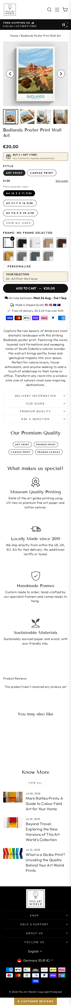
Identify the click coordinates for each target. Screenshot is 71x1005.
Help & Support (34, 924)
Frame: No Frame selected (28, 232)
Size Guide (35, 403)
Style (8, 166)
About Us (34, 933)
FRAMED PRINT (46, 444)
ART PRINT (22, 444)
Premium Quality (35, 411)
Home (14, 35)
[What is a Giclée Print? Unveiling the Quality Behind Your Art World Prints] (13, 853)
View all (35, 782)
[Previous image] (10, 74)
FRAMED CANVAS (48, 452)
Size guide (62, 180)
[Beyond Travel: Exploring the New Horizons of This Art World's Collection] (13, 822)
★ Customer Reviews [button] (35, 1001)
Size (6, 180)
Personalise (19, 266)
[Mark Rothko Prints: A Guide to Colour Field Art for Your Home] (13, 797)
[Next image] (61, 74)
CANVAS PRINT (21, 452)
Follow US (34, 942)
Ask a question (35, 419)
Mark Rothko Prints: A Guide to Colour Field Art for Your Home (44, 803)
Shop (34, 915)
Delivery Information (35, 395)
